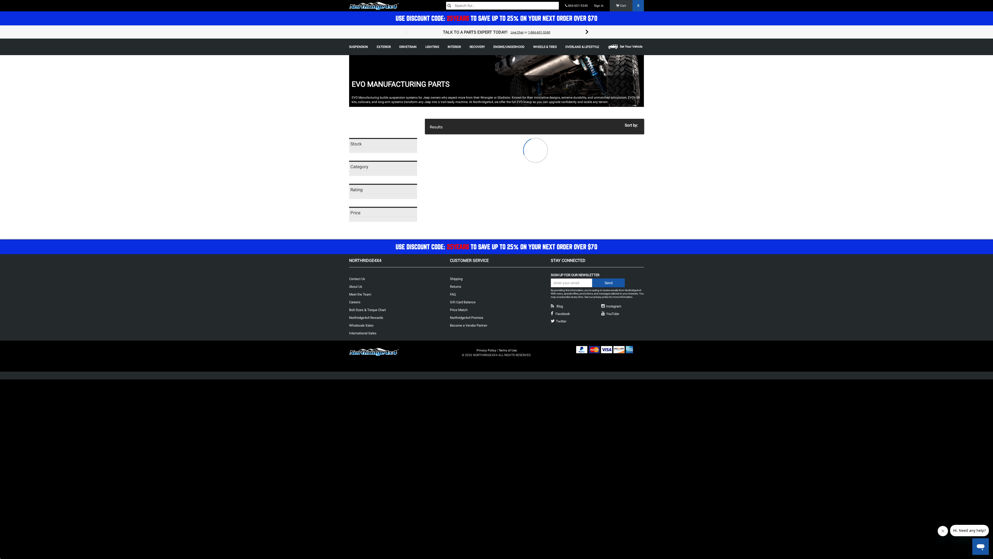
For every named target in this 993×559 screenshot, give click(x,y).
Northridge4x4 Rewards (366, 318)
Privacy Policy (486, 350)
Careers (354, 302)
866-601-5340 (577, 6)
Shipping (456, 279)
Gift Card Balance (463, 302)
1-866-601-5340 (539, 32)
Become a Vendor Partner (468, 325)
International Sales (363, 333)
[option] (496, 32)
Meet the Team (360, 294)
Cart (629, 6)
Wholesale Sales (361, 325)
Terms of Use (508, 350)
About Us (355, 287)
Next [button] (587, 32)
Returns (455, 287)
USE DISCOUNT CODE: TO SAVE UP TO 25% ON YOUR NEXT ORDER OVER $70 (496, 18)
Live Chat (517, 32)
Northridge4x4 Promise (466, 318)
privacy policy (601, 297)
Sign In (599, 6)
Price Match (459, 310)
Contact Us (357, 279)
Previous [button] (406, 32)
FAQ (453, 294)
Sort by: (632, 125)
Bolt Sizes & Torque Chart (367, 310)
